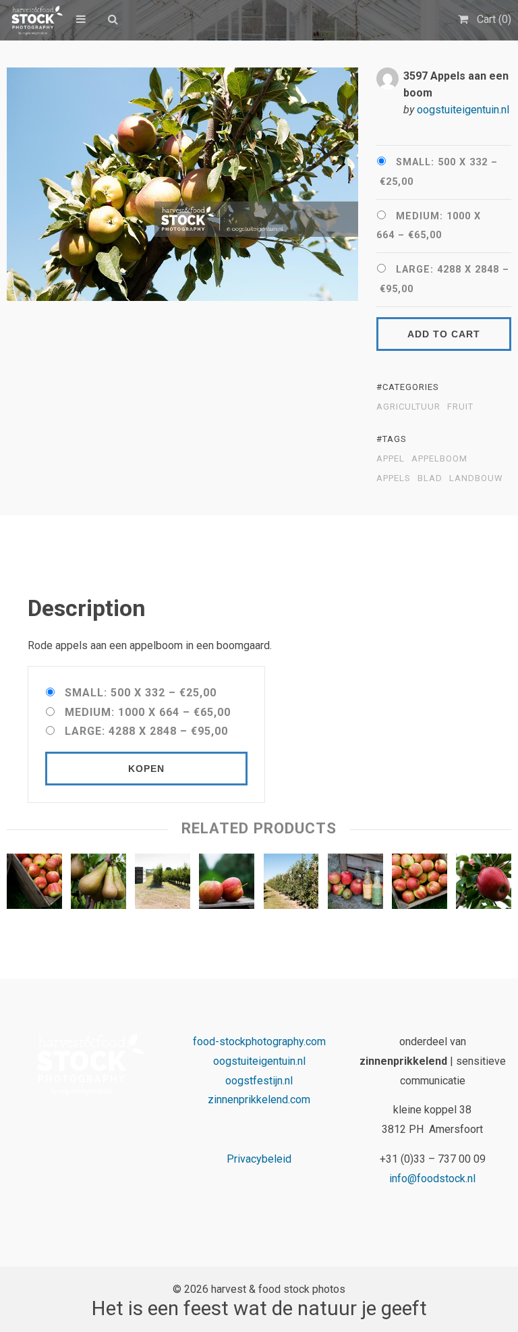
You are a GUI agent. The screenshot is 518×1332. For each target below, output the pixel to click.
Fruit (460, 407)
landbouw (476, 478)
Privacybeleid (259, 1159)
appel (390, 459)
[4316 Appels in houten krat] (34, 885)
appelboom (439, 459)
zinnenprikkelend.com (259, 1099)
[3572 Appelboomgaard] (291, 885)
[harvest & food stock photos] (35, 20)
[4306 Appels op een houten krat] (226, 885)
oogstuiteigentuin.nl (463, 109)
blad (430, 478)
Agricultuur (408, 407)
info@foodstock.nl (432, 1178)
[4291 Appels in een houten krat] (419, 885)
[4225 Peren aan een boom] (98, 885)
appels (393, 478)
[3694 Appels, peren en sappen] (355, 885)
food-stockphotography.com (259, 1041)
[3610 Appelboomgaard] (162, 885)
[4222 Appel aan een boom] (483, 885)
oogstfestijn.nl (259, 1080)
